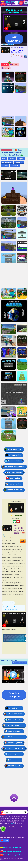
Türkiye (6, 840)
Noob (4, 159)
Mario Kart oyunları (14, 743)
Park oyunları (15, 760)
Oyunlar (4, 65)
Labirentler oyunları (14, 490)
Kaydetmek (19, 162)
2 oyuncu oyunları (14, 731)
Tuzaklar (5, 165)
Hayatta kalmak (7, 162)
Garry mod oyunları (14, 472)
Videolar (5, 68)
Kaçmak (21, 159)
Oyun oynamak (14, 39)
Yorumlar (14, 65)
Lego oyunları (14, 478)
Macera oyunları (15, 484)
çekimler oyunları (14, 754)
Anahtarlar (15, 165)
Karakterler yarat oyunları (14, 467)
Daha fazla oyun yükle (14, 695)
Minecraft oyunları (14, 449)
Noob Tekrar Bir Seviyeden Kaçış (12, 855)
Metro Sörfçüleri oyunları (14, 748)
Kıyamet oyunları (14, 766)
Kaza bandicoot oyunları (15, 725)
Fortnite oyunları (14, 461)
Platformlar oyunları (14, 714)
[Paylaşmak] (25, 56)
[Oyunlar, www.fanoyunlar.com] (10, 3)
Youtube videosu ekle (19, 663)
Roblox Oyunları (15, 455)
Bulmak (12, 159)
